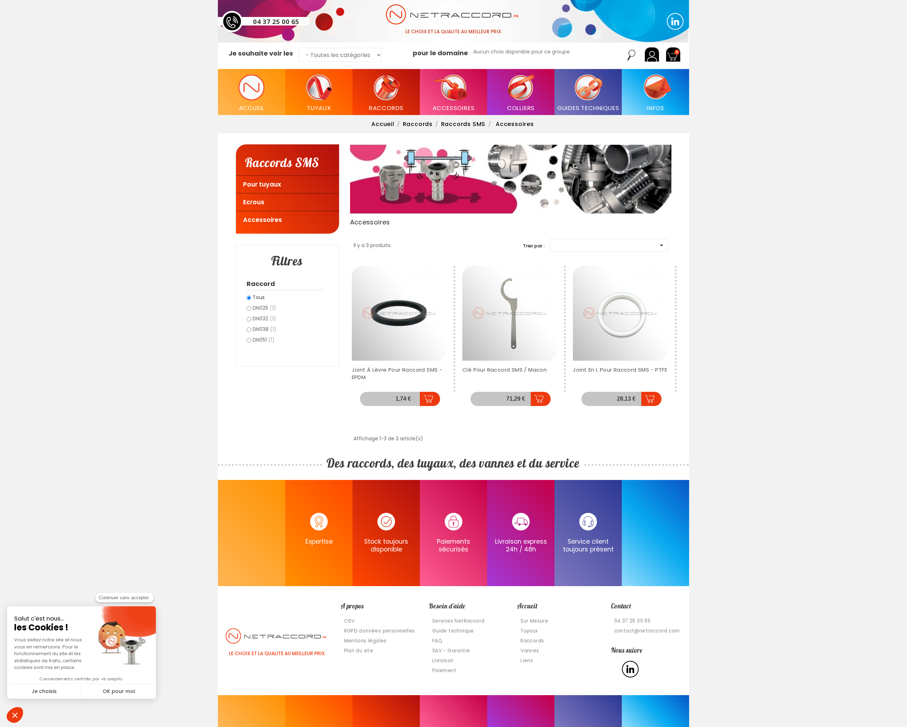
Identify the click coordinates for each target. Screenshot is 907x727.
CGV (349, 621)
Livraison (443, 660)
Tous (259, 297)
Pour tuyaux (262, 184)
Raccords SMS (282, 162)
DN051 (264, 339)
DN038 (264, 329)
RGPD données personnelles (379, 631)
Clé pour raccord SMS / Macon (504, 369)
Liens (526, 660)
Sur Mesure (534, 621)
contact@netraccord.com (647, 631)
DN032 (264, 318)
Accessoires (262, 220)
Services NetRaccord (458, 621)
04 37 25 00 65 (276, 21)
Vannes (529, 650)
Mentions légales (365, 640)
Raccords (532, 640)
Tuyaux (528, 631)
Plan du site (358, 650)
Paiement (444, 670)
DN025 (264, 307)
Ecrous (253, 202)
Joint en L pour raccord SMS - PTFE (620, 369)
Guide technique (453, 631)
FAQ (437, 640)
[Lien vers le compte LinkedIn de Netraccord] (675, 21)
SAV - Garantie (451, 650)
